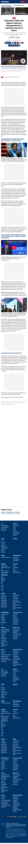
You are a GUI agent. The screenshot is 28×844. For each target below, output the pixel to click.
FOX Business (5, 612)
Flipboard (13, 817)
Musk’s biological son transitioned (9, 292)
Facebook (13, 43)
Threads (18, 43)
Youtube (10, 817)
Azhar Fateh (12, 37)
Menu (26, 1)
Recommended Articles (19, 5)
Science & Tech (17, 612)
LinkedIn (15, 817)
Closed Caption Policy (18, 824)
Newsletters (23, 817)
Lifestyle (15, 564)
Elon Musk (7, 257)
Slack (18, 817)
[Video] (14, 57)
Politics (15, 523)
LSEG (11, 837)
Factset (7, 834)
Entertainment (17, 555)
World (2, 538)
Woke (14, 18)
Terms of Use (8, 823)
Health (3, 593)
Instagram (8, 817)
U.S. (2, 523)
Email (22, 43)
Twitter (15, 43)
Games (3, 627)
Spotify (25, 817)
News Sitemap (23, 825)
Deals (14, 593)
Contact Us (8, 825)
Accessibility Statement (15, 825)
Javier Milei (14, 82)
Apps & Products (17, 649)
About (2, 649)
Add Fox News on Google (14, 45)
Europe (17, 512)
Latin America (10, 512)
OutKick (3, 564)
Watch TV (22, 1)
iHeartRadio (14, 819)
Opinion (15, 538)
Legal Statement (13, 836)
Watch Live (16, 627)
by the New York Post (16, 205)
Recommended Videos (6, 5)
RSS (20, 817)
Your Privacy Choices (10, 824)
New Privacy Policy (14, 823)
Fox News (5, 2)
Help (24, 824)
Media (3, 555)
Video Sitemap (8, 826)
